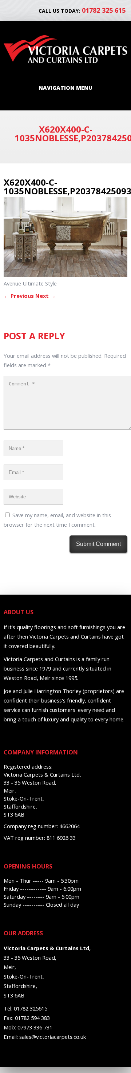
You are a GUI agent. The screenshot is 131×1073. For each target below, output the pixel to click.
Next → (45, 295)
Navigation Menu (65, 87)
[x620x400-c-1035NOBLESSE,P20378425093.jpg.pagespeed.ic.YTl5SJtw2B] (65, 274)
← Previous (19, 295)
